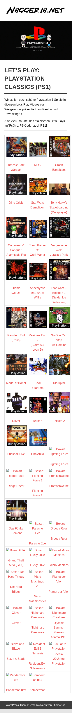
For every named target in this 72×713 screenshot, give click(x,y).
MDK (37, 165)
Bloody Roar (59, 538)
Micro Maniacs (59, 565)
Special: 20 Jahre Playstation (59, 659)
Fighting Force (59, 464)
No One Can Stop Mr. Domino (59, 340)
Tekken (37, 420)
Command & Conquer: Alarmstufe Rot (16, 250)
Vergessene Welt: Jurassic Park (59, 250)
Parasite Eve (37, 543)
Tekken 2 (59, 420)
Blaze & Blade (16, 658)
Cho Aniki (37, 454)
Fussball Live (16, 454)
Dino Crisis (16, 202)
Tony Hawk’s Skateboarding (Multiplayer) (59, 207)
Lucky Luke (37, 565)
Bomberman (37, 690)
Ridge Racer (16, 486)
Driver (16, 420)
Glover (16, 622)
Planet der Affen (59, 591)
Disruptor (59, 383)
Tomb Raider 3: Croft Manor (37, 250)
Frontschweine (59, 486)
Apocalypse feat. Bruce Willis (37, 292)
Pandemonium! (16, 690)
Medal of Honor (16, 383)
